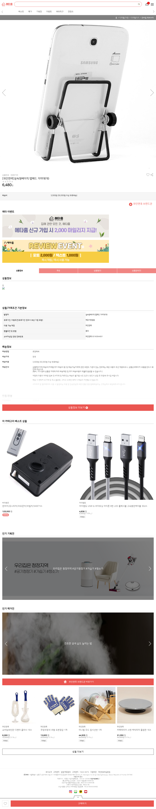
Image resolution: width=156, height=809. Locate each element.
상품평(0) (97, 271)
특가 (30, 12)
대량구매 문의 (78, 777)
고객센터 (56, 772)
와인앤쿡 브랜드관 (142, 203)
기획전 (39, 12)
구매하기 (82, 803)
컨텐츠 (70, 12)
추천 (58, 271)
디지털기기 (135, 18)
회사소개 (49, 772)
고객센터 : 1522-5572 (80, 772)
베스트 (21, 12)
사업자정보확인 (94, 779)
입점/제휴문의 (66, 772)
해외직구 (60, 12)
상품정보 (19, 271)
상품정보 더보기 (76, 407)
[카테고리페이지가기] (153, 4)
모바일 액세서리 (148, 18)
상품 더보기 (78, 751)
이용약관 (93, 772)
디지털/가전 (124, 18)
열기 (78, 797)
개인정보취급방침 (104, 772)
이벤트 (49, 12)
